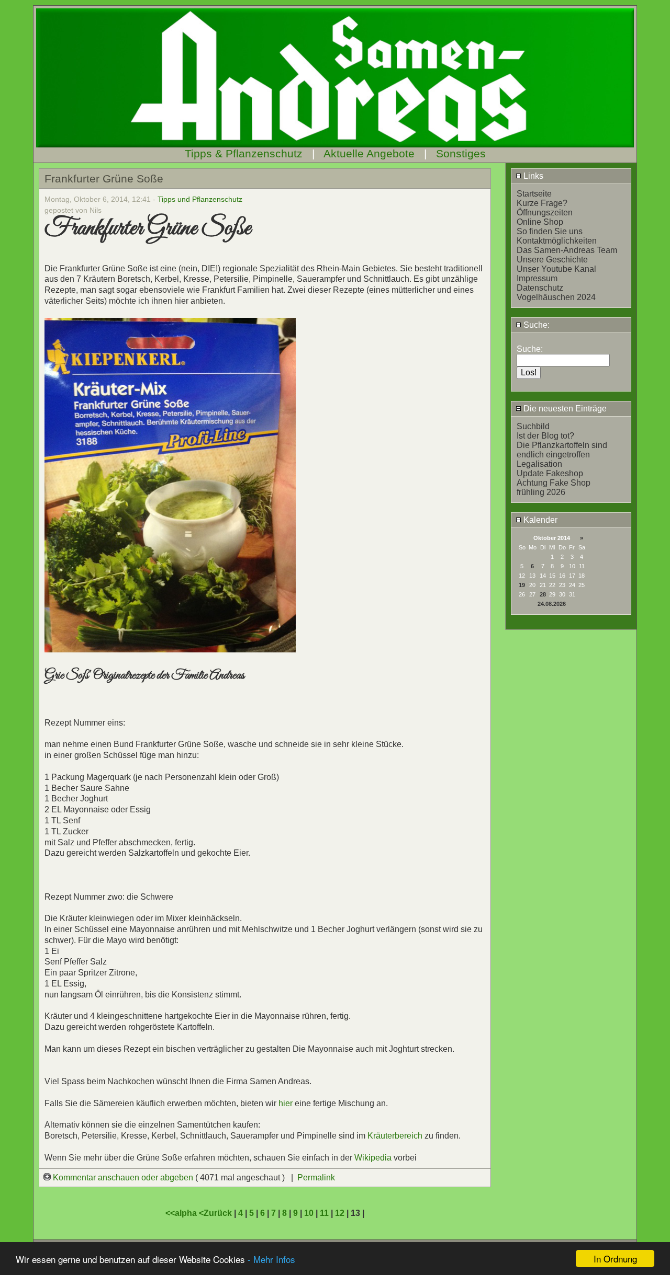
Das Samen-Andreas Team (567, 250)
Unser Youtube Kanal (556, 269)
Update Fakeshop (550, 473)
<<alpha (182, 1213)
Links (532, 175)
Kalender (539, 519)
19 (522, 585)
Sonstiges (461, 153)
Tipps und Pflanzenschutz (200, 199)
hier (285, 1103)
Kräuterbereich (394, 1135)
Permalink (316, 1177)
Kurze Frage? (542, 203)
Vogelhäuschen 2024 (556, 297)
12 (339, 1213)
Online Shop (540, 221)
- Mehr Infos (271, 1259)
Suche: (535, 324)
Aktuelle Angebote (369, 153)
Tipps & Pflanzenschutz (244, 153)
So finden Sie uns (550, 231)
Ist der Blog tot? (545, 435)
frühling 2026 (541, 492)
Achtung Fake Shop (553, 482)
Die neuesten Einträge (564, 408)
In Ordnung (615, 1258)
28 (543, 594)
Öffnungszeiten (545, 212)
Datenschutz (540, 287)
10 (309, 1213)
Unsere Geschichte (552, 259)
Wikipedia (374, 1157)
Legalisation (539, 464)
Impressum (537, 278)
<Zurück (216, 1213)
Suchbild (533, 426)
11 (324, 1213)
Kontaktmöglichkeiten (557, 240)
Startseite (534, 193)
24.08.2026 (552, 604)
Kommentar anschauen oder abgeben (123, 1177)
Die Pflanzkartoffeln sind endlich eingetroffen (562, 450)
